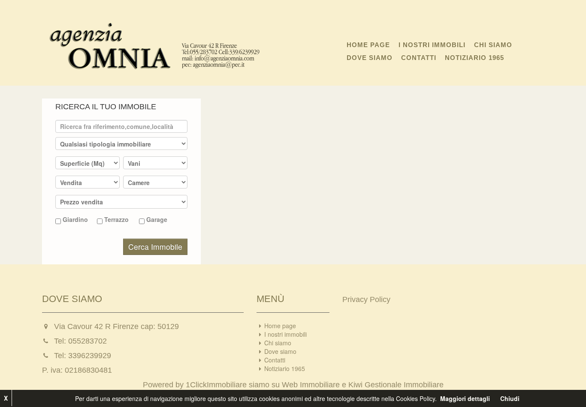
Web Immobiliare (311, 384)
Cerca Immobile (155, 246)
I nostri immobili (432, 44)
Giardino (74, 219)
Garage (156, 219)
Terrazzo (116, 219)
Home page (368, 44)
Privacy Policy (366, 299)
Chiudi (510, 398)
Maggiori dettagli (465, 398)
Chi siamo (493, 44)
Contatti (418, 57)
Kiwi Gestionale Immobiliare (396, 384)
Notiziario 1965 (474, 57)
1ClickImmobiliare (216, 384)
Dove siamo (370, 57)
